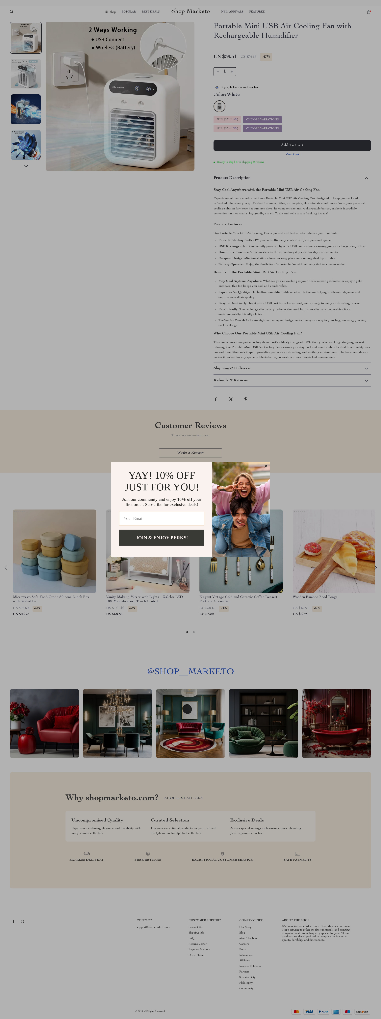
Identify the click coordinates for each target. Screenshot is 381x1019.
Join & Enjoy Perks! (162, 537)
